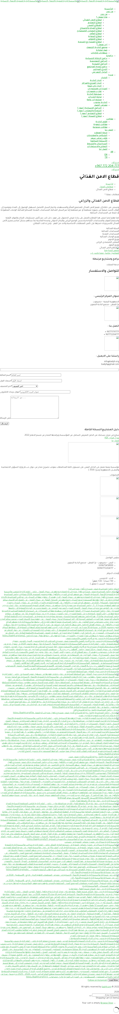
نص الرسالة (5, 418)
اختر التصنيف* (6, 386)
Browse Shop (107, 1003)
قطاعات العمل (106, 187)
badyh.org (106, 987)
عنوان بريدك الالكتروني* (10, 392)
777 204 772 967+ (107, 166)
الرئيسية (109, 184)
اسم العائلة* (5, 375)
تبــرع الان (115, 163)
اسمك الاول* (6, 381)
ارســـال (4, 423)
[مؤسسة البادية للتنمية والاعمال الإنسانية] (99, 1)
